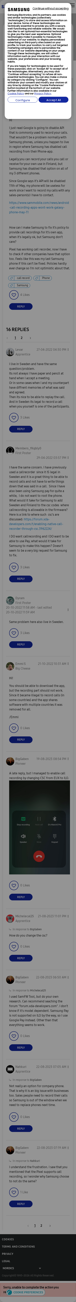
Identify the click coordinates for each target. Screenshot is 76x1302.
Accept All (53, 100)
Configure (22, 100)
